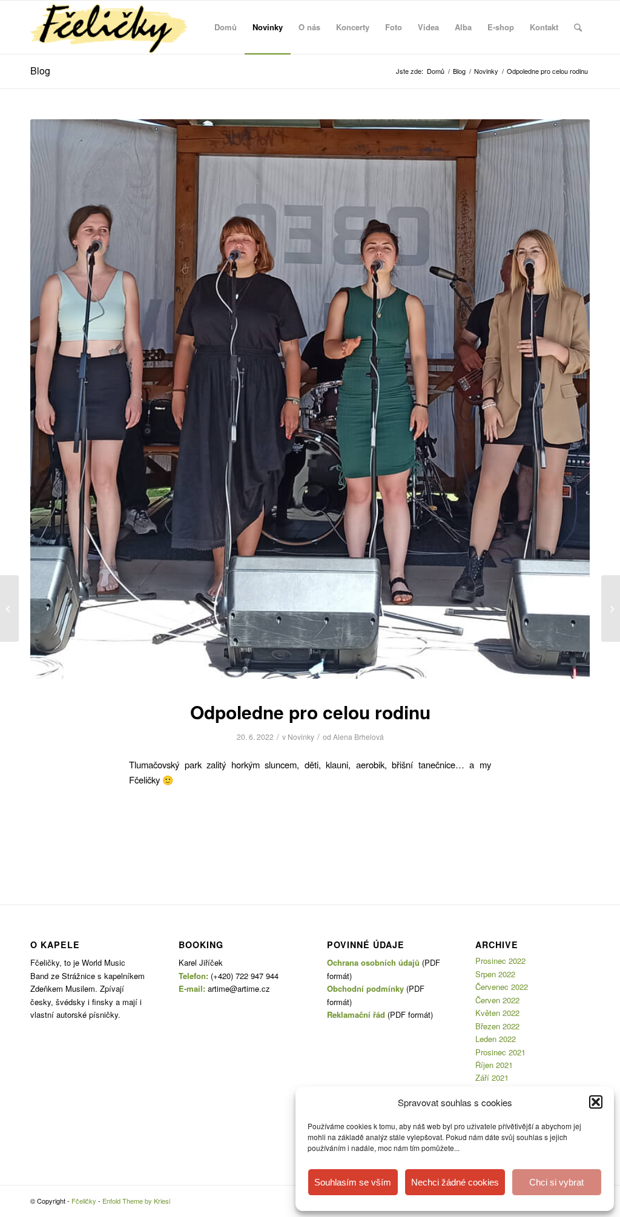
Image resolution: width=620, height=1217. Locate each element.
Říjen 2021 (494, 1064)
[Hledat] (578, 27)
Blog (40, 71)
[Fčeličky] (108, 27)
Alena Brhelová (358, 736)
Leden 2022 (495, 1038)
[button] (596, 1102)
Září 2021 (492, 1077)
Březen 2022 (497, 1026)
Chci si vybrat (556, 1182)
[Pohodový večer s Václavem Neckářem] (610, 608)
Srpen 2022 (495, 974)
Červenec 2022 (501, 986)
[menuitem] (225, 27)
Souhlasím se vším (352, 1182)
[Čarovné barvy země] (9, 608)
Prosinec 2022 (500, 960)
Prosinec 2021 (500, 1052)
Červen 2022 (497, 1000)
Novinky (301, 736)
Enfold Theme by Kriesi (136, 1200)
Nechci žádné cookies (455, 1182)
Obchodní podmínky (365, 988)
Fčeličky (83, 1200)
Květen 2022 (497, 1012)
